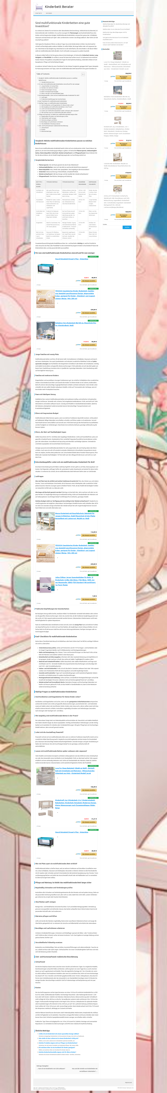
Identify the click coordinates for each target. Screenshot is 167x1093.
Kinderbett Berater (59, 6)
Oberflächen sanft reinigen (49, 118)
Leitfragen (44, 97)
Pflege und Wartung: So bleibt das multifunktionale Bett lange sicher (58, 114)
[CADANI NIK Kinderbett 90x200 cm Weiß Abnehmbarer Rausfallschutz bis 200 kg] (117, 157)
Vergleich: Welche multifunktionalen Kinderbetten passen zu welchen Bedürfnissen (58, 79)
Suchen (105, 224)
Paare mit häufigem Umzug (49, 89)
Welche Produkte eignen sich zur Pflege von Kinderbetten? (58, 1043)
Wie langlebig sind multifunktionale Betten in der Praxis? (57, 107)
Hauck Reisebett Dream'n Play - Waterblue (71, 259)
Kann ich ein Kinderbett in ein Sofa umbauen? (51, 1068)
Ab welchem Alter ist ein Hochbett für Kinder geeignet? (57, 1047)
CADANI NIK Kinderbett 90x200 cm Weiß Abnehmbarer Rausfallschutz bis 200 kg (117, 166)
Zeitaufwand (45, 127)
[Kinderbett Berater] (38, 10)
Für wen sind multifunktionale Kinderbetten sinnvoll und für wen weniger (59, 84)
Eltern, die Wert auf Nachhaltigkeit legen (53, 93)
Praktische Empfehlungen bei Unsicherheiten (54, 99)
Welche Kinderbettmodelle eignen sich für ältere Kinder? (57, 1052)
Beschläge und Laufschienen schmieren (52, 121)
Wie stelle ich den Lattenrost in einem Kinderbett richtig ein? (58, 1038)
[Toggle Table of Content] (82, 74)
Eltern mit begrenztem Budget (50, 91)
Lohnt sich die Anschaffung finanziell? (52, 108)
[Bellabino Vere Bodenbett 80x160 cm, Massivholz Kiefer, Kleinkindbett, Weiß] (117, 90)
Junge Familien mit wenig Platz (50, 86)
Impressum (128, 1082)
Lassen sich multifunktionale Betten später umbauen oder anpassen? (60, 110)
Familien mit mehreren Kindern (50, 87)
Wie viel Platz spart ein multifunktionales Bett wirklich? (56, 112)
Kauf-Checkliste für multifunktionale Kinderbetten (53, 101)
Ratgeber (49, 13)
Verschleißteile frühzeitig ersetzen (51, 123)
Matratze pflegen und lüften (49, 120)
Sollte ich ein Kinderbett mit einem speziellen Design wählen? (59, 1034)
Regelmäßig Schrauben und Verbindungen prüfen (55, 116)
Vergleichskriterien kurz (48, 82)
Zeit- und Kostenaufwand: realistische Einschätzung (53, 125)
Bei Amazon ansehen (89, 281)
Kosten (43, 129)
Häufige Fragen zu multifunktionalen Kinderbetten (53, 103)
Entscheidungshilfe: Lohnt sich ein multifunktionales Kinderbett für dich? (59, 95)
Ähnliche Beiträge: (46, 131)
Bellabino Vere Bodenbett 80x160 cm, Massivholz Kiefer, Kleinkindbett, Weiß (117, 98)
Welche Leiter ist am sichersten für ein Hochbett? (116, 29)
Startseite (38, 13)
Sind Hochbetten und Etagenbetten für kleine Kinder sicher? (58, 105)
